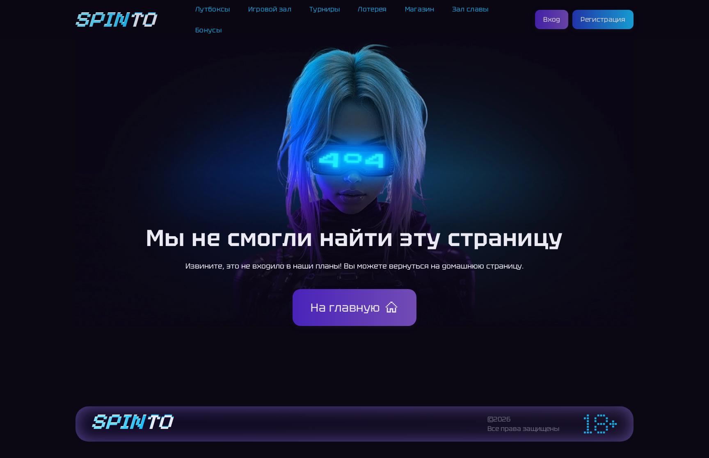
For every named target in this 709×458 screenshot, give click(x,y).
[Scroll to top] (651, 432)
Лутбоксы (212, 9)
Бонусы (208, 30)
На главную (345, 307)
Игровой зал (270, 9)
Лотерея (372, 9)
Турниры (324, 9)
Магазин (419, 9)
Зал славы (470, 9)
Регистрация (603, 19)
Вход (551, 19)
